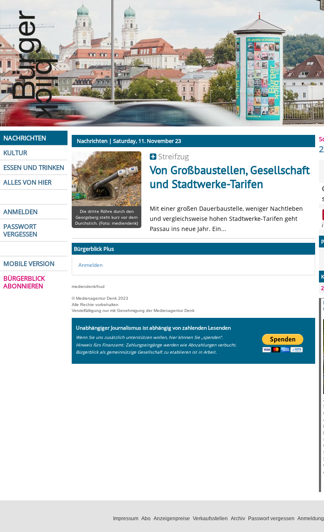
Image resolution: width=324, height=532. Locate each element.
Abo (146, 518)
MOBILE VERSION (28, 263)
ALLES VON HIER (27, 182)
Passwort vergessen (271, 518)
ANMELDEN (20, 211)
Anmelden (90, 265)
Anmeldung (310, 518)
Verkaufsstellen (210, 518)
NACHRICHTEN (24, 138)
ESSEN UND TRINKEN (33, 167)
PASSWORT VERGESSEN (20, 230)
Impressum (125, 518)
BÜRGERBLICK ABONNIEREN (24, 282)
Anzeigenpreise (172, 518)
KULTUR (15, 152)
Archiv (238, 518)
